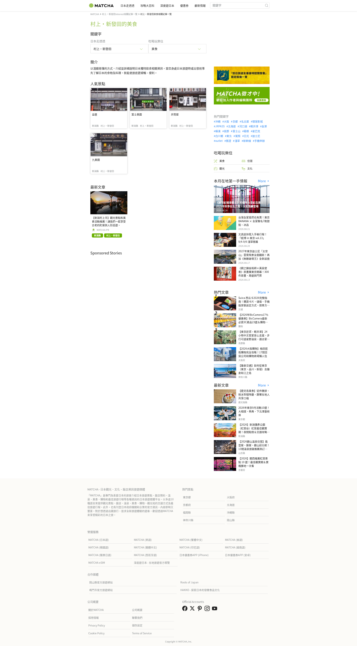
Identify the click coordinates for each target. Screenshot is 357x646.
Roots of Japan (189, 582)
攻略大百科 (147, 5)
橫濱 (218, 131)
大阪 (226, 121)
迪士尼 (256, 136)
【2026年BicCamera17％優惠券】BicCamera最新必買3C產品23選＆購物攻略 (253, 320)
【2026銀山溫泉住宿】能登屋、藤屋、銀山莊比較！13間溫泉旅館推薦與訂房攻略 (254, 447)
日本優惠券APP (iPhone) (194, 555)
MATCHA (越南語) (235, 547)
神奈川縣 (188, 520)
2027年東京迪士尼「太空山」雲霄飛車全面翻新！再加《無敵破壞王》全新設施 (254, 254)
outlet (219, 140)
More (262, 181)
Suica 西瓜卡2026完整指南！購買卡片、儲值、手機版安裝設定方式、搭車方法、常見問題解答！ (254, 303)
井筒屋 (175, 114)
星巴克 (256, 131)
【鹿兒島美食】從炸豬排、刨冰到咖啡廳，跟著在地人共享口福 (254, 394)
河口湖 (243, 126)
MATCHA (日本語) (98, 540)
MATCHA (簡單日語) (99, 555)
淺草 (237, 140)
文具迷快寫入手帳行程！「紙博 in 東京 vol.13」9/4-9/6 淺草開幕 (252, 237)
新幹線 (247, 140)
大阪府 (231, 497)
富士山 (236, 131)
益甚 (94, 114)
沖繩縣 (231, 512)
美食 (222, 161)
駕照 (237, 136)
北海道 (232, 126)
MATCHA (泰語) (234, 540)
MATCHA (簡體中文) (145, 547)
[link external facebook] (185, 609)
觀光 (222, 168)
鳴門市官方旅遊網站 (101, 590)
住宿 (250, 161)
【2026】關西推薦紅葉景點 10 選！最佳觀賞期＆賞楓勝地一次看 (253, 462)
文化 (250, 168)
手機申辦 (259, 140)
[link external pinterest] (200, 609)
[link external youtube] (215, 609)
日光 (246, 136)
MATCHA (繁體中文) (190, 540)
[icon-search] (266, 5)
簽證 (228, 140)
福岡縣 (187, 512)
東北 (229, 136)
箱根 (246, 131)
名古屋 (245, 121)
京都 (235, 121)
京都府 (187, 505)
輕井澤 (254, 126)
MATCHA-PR (103, 230)
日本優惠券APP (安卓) (238, 555)
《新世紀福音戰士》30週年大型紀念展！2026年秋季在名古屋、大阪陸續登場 (239, 204)
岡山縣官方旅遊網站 (101, 582)
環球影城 (257, 121)
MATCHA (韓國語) (98, 547)
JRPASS (220, 126)
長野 (226, 131)
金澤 (264, 126)
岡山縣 (231, 520)
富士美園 (136, 114)
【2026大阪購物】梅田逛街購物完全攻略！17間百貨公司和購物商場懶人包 (253, 352)
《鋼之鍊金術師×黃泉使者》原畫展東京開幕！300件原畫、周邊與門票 (253, 271)
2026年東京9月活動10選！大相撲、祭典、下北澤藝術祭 (254, 411)
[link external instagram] (208, 609)
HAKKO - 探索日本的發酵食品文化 (200, 590)
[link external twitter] (193, 609)
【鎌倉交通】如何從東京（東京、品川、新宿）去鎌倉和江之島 (254, 369)
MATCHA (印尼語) (189, 547)
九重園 (96, 160)
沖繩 (218, 121)
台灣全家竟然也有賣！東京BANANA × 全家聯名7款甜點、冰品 (254, 221)
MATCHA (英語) (143, 540)
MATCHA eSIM (96, 562)
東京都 (187, 497)
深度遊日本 (167, 5)
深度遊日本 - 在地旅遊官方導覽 (152, 562)
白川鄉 (219, 136)
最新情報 (200, 5)
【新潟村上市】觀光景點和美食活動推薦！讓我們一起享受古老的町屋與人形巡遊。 (109, 221)
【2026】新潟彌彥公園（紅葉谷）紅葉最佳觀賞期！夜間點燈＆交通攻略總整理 (254, 430)
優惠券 (184, 5)
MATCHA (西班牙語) (145, 555)
